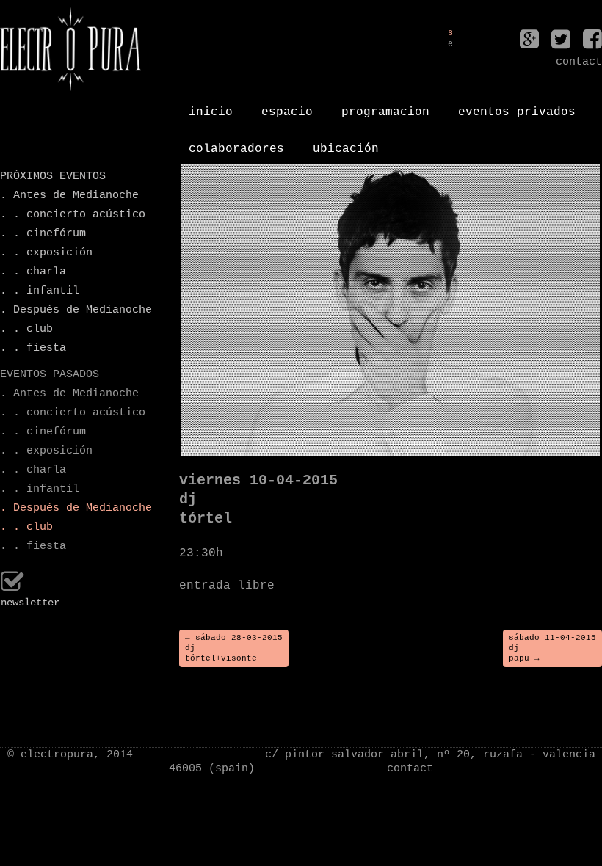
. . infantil (39, 291)
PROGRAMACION (385, 106)
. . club (26, 329)
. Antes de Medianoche (69, 195)
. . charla (33, 272)
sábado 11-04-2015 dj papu (552, 648)
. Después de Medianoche (70, 310)
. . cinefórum (43, 234)
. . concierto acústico (70, 214)
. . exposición (46, 253)
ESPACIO (287, 106)
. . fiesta (33, 348)
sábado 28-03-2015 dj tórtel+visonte (234, 648)
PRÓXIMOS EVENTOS (53, 176)
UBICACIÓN (346, 143)
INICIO (211, 106)
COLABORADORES (236, 143)
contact (410, 769)
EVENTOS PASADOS (49, 374)
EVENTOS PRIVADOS (517, 106)
